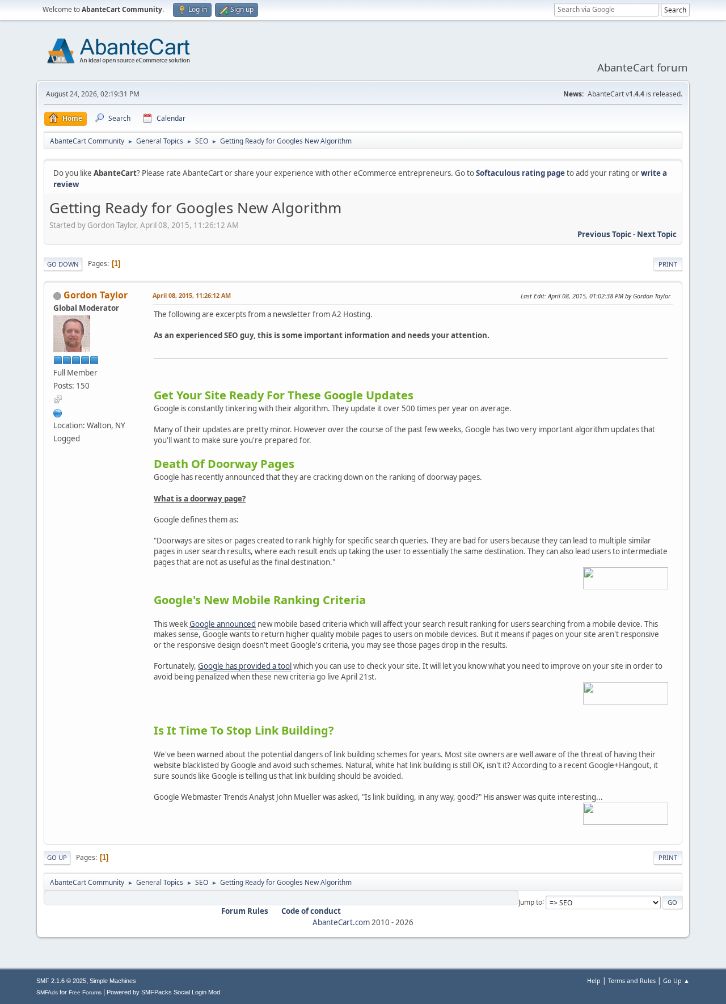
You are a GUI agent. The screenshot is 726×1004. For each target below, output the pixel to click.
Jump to (530, 901)
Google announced (222, 624)
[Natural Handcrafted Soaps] (57, 412)
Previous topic (604, 234)
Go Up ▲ (676, 980)
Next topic (657, 234)
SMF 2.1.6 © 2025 (61, 980)
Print (668, 264)
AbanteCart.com (341, 922)
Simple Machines (113, 980)
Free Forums (85, 992)
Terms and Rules (632, 980)
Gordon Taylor (96, 295)
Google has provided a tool (245, 666)
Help (594, 980)
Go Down (63, 264)
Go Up (57, 857)
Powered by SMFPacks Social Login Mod (163, 992)
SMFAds (47, 992)
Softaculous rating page (520, 173)
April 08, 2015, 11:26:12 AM (192, 295)
